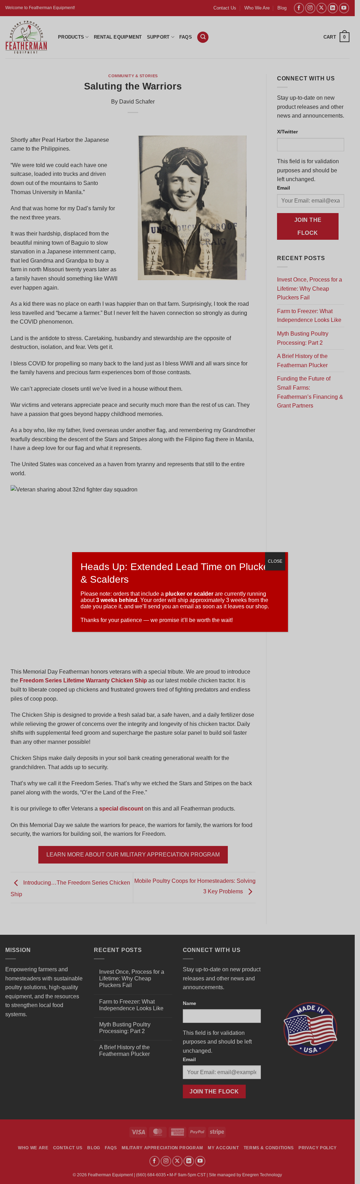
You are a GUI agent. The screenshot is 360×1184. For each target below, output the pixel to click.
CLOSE (275, 561)
